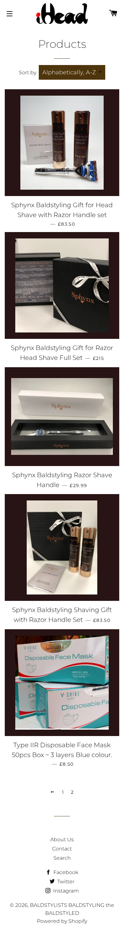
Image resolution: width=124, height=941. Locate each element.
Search (62, 858)
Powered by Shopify (62, 921)
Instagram (65, 891)
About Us (62, 839)
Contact (62, 849)
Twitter (65, 882)
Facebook (65, 872)
